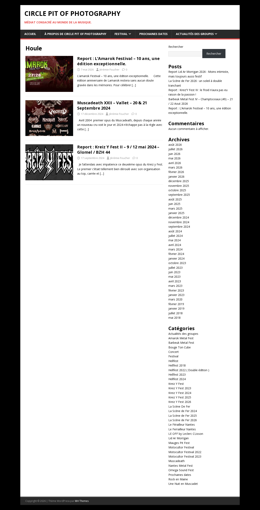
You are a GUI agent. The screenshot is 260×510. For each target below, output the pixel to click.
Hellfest (173, 361)
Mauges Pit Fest (179, 443)
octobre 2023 (177, 263)
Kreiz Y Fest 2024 (179, 393)
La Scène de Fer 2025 (182, 416)
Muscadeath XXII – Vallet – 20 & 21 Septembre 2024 (112, 105)
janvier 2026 (176, 176)
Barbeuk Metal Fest (181, 343)
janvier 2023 (176, 295)
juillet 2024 (175, 236)
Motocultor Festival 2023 (184, 456)
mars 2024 (175, 249)
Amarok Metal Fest (181, 338)
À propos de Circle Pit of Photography (75, 34)
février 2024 (176, 254)
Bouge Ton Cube (179, 347)
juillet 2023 (175, 268)
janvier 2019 (176, 308)
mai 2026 (174, 158)
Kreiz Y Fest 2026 (179, 402)
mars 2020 (175, 299)
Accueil (30, 34)
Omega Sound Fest (181, 470)
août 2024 (175, 231)
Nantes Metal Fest (180, 466)
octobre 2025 (177, 190)
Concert (173, 352)
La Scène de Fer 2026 (182, 420)
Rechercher (175, 47)
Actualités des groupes (195, 34)
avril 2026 (174, 163)
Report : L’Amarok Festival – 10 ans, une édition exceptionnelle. (118, 61)
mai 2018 (174, 318)
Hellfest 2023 (177, 374)
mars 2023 (175, 286)
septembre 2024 (179, 226)
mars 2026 (175, 167)
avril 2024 (174, 245)
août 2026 (175, 145)
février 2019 (176, 304)
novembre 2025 (178, 186)
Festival (121, 34)
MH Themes (82, 501)
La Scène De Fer (179, 406)
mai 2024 (174, 240)
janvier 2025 (176, 213)
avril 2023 (174, 281)
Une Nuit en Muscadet (183, 484)
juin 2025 (174, 204)
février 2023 (176, 290)
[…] (134, 85)
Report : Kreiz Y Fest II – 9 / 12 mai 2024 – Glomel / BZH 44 (118, 149)
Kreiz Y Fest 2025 (179, 397)
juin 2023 (174, 272)
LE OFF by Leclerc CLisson (185, 434)
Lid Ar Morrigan (178, 438)
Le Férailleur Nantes (181, 424)
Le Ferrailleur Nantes (182, 429)
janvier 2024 (176, 258)
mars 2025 (175, 208)
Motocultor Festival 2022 (184, 452)
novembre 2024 (178, 222)
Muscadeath (176, 461)
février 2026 (176, 172)
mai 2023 (174, 276)
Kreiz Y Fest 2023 (179, 388)
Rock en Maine (178, 479)
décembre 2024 (178, 217)
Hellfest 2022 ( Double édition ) (188, 370)
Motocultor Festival (181, 447)
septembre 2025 (179, 195)
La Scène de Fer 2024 (182, 411)
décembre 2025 (178, 181)
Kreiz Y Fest (176, 384)
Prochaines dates (153, 34)
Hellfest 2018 (177, 365)
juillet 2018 (175, 313)
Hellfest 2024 (177, 379)
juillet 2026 (175, 149)
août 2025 (175, 199)
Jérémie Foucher (109, 69)
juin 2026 (174, 154)
